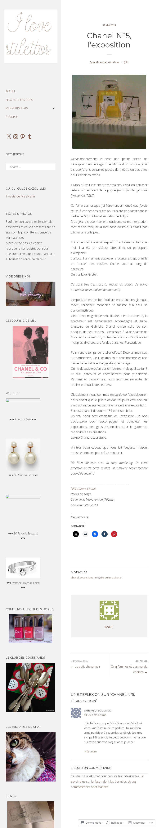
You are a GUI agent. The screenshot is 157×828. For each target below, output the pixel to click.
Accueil (11, 91)
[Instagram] (16, 137)
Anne (109, 627)
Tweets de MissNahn (20, 196)
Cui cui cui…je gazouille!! (26, 188)
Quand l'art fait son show (104, 62)
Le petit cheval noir (85, 663)
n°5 (97, 577)
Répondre (91, 751)
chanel (75, 577)
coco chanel (87, 577)
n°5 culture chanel (111, 577)
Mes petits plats (17, 108)
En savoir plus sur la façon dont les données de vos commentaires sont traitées (107, 781)
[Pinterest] (23, 137)
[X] (9, 137)
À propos (12, 117)
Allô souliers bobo (19, 100)
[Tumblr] (29, 137)
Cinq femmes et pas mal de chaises (129, 666)
